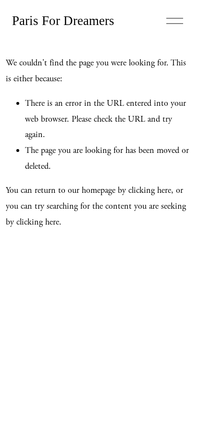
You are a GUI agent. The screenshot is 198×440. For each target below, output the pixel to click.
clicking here (149, 190)
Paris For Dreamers (63, 20)
